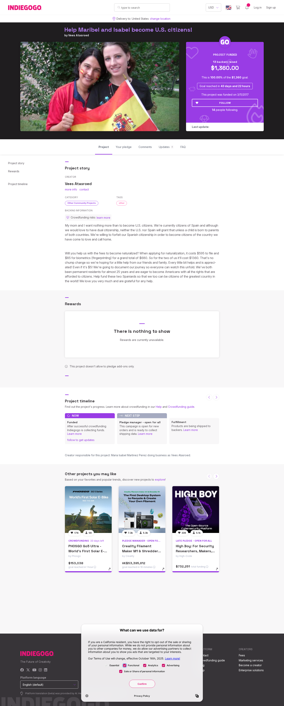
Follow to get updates (80, 440)
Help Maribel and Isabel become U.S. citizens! (128, 29)
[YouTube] (34, 670)
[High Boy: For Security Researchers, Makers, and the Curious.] (195, 509)
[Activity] (247, 7)
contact (84, 189)
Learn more (74, 433)
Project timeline (18, 184)
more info (71, 189)
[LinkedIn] (45, 670)
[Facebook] (22, 670)
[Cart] (238, 7)
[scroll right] (216, 397)
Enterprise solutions (251, 670)
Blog (201, 665)
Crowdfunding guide (181, 406)
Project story (16, 163)
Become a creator (250, 665)
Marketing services (251, 660)
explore (160, 479)
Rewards (13, 171)
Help (159, 406)
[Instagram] (40, 670)
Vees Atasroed (78, 35)
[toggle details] (111, 571)
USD (211, 7)
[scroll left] (209, 397)
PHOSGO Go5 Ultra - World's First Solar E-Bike (86, 551)
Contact (203, 655)
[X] (28, 670)
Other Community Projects (81, 203)
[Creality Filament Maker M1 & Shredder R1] (142, 509)
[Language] (229, 8)
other (121, 203)
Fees (242, 655)
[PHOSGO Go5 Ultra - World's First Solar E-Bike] (88, 509)
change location (160, 18)
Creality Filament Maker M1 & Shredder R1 (140, 551)
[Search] (118, 7)
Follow (225, 102)
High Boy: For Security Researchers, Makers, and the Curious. (195, 551)
